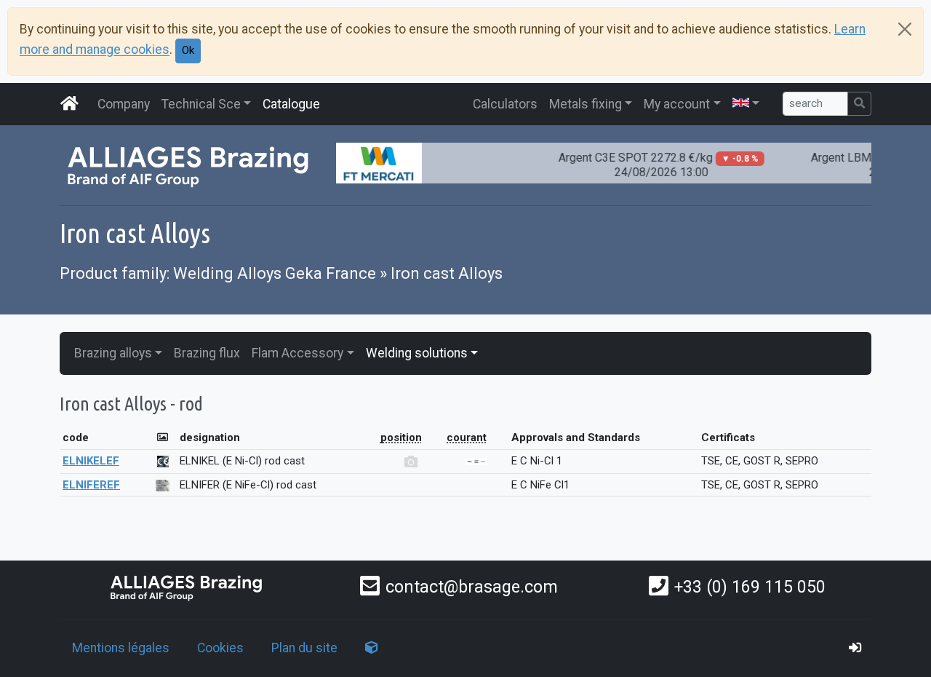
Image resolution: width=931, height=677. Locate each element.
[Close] (905, 29)
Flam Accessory (297, 353)
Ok (188, 50)
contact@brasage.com (471, 587)
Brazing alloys (113, 353)
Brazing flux (207, 353)
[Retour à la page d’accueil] (187, 587)
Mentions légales (120, 648)
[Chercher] (859, 104)
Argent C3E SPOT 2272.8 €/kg (652, 165)
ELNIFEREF (91, 484)
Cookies (220, 648)
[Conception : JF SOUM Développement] (372, 648)
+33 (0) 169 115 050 (750, 587)
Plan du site (304, 648)
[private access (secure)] (855, 647)
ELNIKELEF (91, 460)
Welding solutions (417, 353)
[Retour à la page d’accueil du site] (70, 104)
